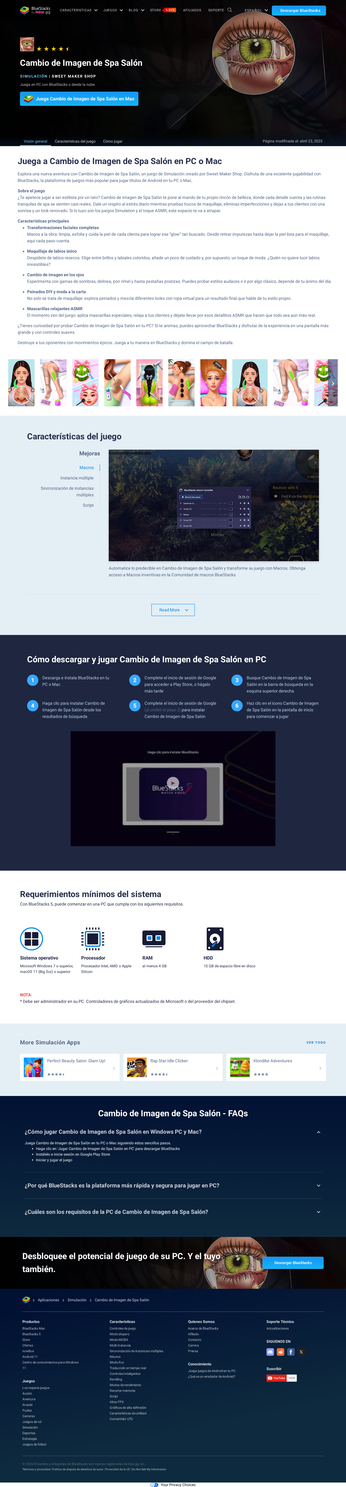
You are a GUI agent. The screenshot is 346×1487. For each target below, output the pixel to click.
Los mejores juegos (35, 1388)
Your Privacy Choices (178, 1485)
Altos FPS (116, 1402)
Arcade (27, 1405)
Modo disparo (119, 1334)
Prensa (193, 1351)
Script (114, 1396)
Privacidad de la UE (117, 1469)
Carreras (28, 1416)
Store (162, 10)
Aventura (28, 1399)
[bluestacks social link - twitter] (301, 1352)
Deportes (28, 1433)
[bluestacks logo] (35, 10)
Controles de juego (123, 1328)
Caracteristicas (75, 10)
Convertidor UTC (121, 1419)
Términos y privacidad (36, 1469)
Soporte (216, 10)
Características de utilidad (128, 1413)
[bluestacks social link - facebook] (291, 1352)
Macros (115, 1357)
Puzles (27, 1410)
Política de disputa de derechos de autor (77, 1469)
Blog (133, 10)
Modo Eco (117, 1362)
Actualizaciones (277, 1328)
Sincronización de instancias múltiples (136, 1351)
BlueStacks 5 (31, 1334)
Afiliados (192, 10)
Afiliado (193, 1334)
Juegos (110, 10)
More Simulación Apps (50, 1042)
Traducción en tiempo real (128, 1368)
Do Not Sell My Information (149, 1469)
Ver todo (316, 1042)
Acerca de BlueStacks (203, 1328)
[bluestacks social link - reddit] (280, 1352)
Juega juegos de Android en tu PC (212, 1371)
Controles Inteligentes (125, 1374)
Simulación (34, 76)
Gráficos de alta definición (128, 1407)
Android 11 (30, 1357)
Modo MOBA (119, 1340)
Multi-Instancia (120, 1345)
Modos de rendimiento (125, 1385)
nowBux (28, 1351)
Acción (27, 1393)
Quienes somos (201, 1321)
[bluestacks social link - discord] (270, 1352)
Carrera (193, 1345)
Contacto (194, 1340)
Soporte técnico (280, 1321)
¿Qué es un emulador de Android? (211, 1376)
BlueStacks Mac (33, 1328)
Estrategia (29, 1439)
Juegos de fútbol (34, 1444)
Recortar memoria (122, 1390)
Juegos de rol (31, 1422)
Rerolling (116, 1379)
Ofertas (27, 1345)
